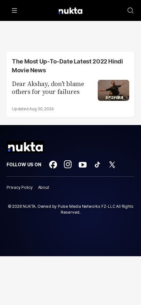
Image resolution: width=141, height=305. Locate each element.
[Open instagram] (68, 165)
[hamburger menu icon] (14, 10)
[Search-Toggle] (130, 10)
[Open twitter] (112, 165)
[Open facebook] (53, 165)
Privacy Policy (20, 187)
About (43, 187)
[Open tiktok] (97, 165)
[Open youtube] (83, 165)
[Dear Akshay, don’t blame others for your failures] (113, 89)
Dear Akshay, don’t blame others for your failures (48, 88)
